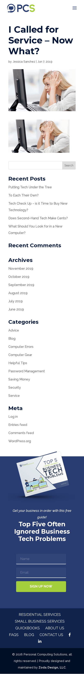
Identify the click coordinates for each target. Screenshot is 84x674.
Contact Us (51, 635)
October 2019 (18, 277)
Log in (13, 417)
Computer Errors (20, 347)
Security (14, 387)
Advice (13, 330)
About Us (54, 628)
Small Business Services (40, 621)
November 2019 (20, 268)
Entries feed (17, 425)
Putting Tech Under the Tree (30, 187)
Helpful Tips (17, 363)
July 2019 (15, 301)
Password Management (26, 371)
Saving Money (19, 379)
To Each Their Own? (23, 195)
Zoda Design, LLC (52, 667)
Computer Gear (20, 355)
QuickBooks (27, 628)
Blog (11, 338)
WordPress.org (19, 441)
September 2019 (21, 285)
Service (14, 396)
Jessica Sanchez (24, 61)
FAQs (14, 635)
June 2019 (16, 309)
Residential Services (40, 614)
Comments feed (21, 433)
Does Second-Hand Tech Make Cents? (38, 218)
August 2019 (18, 293)
